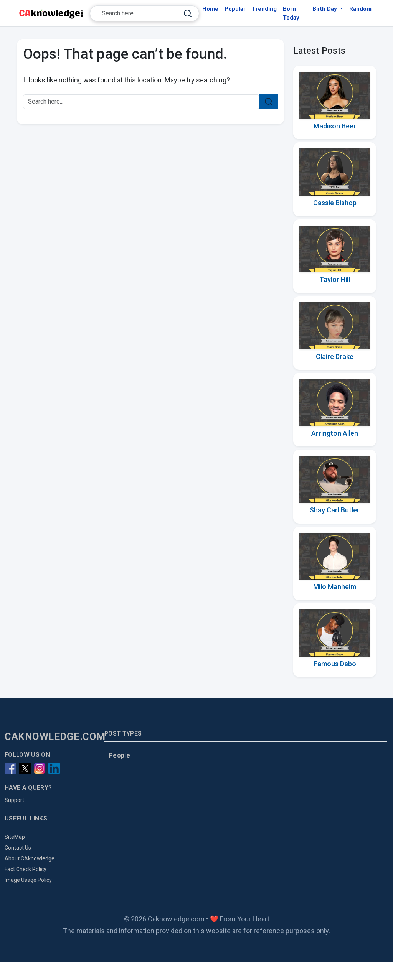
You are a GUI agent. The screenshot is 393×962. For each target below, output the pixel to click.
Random (360, 8)
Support (14, 800)
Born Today (291, 13)
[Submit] (188, 13)
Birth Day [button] (325, 8)
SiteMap (15, 837)
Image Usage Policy (28, 880)
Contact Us (18, 848)
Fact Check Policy (25, 869)
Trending (264, 8)
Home (210, 8)
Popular (235, 8)
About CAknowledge (29, 858)
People (119, 755)
